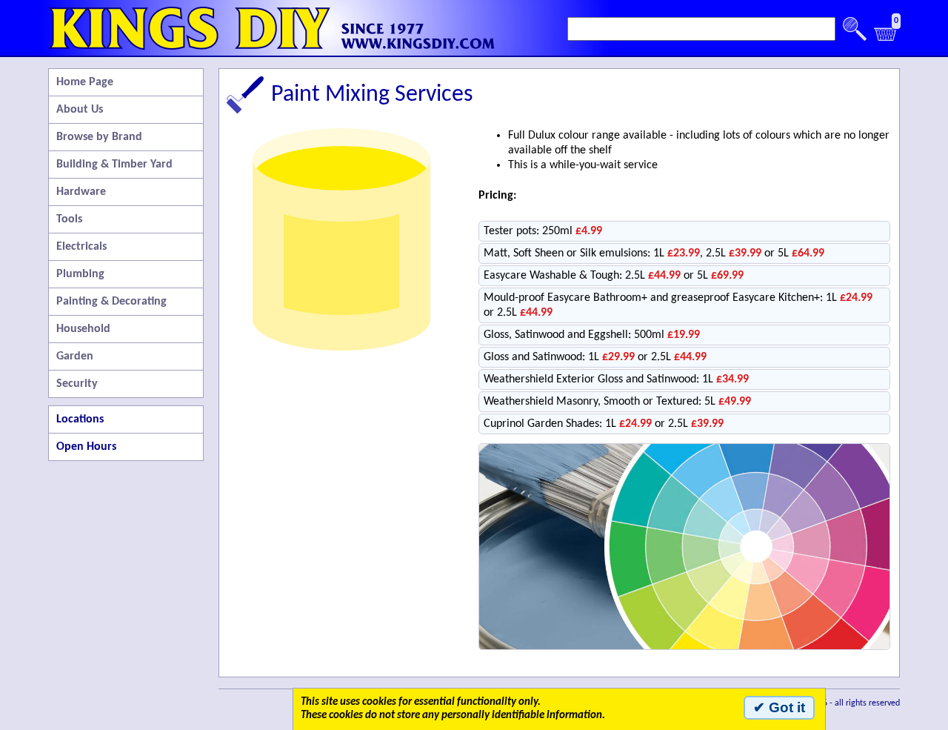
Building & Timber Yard (114, 164)
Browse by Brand (99, 137)
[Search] (854, 28)
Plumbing (80, 274)
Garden (74, 356)
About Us (79, 110)
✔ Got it (779, 707)
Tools (69, 219)
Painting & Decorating (111, 302)
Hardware (81, 192)
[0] (885, 38)
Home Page (84, 82)
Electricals (81, 247)
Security (77, 384)
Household (83, 329)
